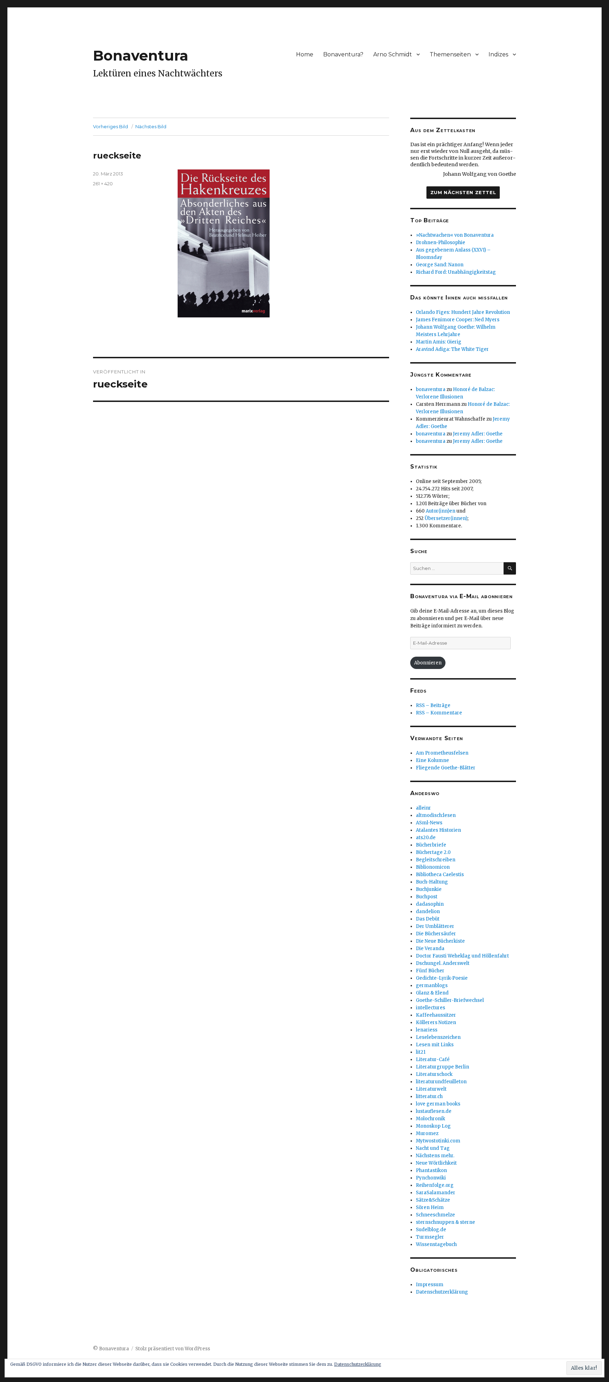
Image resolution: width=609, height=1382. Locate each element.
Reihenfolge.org (435, 1185)
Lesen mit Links (435, 1045)
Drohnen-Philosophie (440, 243)
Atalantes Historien (438, 830)
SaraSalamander (435, 1193)
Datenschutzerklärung (442, 1292)
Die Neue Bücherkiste (440, 941)
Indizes (498, 54)
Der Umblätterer (435, 926)
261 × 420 (103, 183)
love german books (438, 1104)
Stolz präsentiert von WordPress (172, 1349)
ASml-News (429, 823)
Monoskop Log (433, 1126)
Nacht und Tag (433, 1148)
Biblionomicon (433, 867)
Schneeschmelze (435, 1215)
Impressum (429, 1285)
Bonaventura (140, 55)
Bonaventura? (343, 54)
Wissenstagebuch (436, 1244)
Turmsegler (430, 1237)
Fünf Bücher (430, 971)
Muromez (427, 1133)
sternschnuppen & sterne (445, 1222)
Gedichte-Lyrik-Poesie (442, 978)
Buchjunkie (429, 889)
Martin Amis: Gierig (438, 342)
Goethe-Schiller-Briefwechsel (450, 1000)
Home (304, 54)
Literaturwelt (431, 1089)
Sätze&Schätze (433, 1200)
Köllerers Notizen (436, 1022)
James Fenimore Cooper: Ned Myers (457, 320)
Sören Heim (430, 1207)
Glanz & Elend (432, 993)
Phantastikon (431, 1170)
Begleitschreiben (435, 860)
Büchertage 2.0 (433, 852)
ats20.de (426, 838)
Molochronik (430, 1119)
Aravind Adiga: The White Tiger (452, 349)
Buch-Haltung (432, 882)
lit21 (420, 1052)
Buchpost (426, 897)
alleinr (423, 808)
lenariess (426, 1030)
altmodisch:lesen (436, 815)
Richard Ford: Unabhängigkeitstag (456, 272)
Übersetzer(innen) (446, 518)
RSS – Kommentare (439, 713)
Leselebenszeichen (438, 1037)
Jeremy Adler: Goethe (478, 434)
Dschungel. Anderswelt (442, 963)
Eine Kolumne (432, 760)
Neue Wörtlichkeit (436, 1163)
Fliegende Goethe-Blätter (445, 768)
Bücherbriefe (431, 845)
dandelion (428, 912)
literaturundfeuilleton (441, 1082)
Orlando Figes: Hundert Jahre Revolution (463, 312)
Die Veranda (430, 949)
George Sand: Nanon (439, 265)
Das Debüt (427, 919)
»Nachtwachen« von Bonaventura (455, 235)
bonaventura (430, 389)
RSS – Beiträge (433, 705)
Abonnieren (428, 663)
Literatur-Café (433, 1059)
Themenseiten (450, 54)
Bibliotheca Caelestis (440, 875)
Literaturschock (434, 1074)
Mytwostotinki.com (438, 1141)
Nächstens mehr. (435, 1156)
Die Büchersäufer (436, 934)
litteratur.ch (429, 1096)
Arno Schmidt (392, 54)
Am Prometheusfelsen (442, 753)
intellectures (430, 1008)
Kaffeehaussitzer (436, 1015)
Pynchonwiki (431, 1178)
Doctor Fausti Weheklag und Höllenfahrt (462, 956)
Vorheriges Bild (110, 126)
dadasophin (430, 904)
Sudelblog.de (431, 1230)
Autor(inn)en (440, 511)
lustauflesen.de (433, 1111)
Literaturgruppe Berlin (442, 1067)
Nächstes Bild (150, 126)
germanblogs (432, 986)
